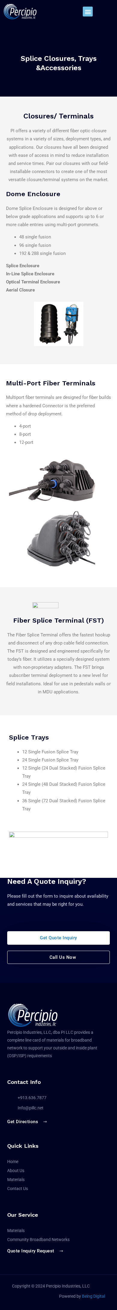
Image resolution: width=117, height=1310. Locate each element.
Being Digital (93, 1296)
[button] (88, 11)
